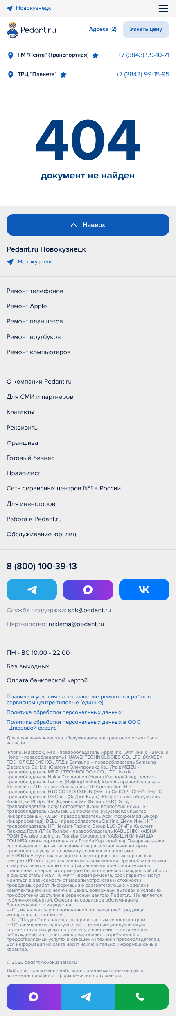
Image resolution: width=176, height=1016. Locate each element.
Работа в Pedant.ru (34, 519)
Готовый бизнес (30, 458)
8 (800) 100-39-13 (42, 566)
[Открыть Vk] (144, 589)
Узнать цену (146, 29)
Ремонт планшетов (35, 321)
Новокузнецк (33, 8)
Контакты (20, 412)
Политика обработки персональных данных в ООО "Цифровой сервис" (74, 725)
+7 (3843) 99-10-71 (143, 55)
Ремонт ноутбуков (34, 337)
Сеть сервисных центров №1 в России (64, 488)
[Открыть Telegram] (32, 589)
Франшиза (22, 443)
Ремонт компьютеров (39, 352)
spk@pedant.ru (89, 610)
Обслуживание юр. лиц (41, 534)
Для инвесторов (31, 504)
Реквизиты (23, 427)
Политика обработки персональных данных (64, 713)
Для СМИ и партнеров (40, 397)
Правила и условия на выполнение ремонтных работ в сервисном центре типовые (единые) (79, 700)
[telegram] (88, 997)
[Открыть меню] (163, 8)
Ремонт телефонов (35, 291)
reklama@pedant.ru (76, 624)
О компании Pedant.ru (39, 382)
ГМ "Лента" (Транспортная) (53, 55)
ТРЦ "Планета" (37, 74)
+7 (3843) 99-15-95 (142, 74)
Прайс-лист (24, 473)
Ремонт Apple (27, 306)
